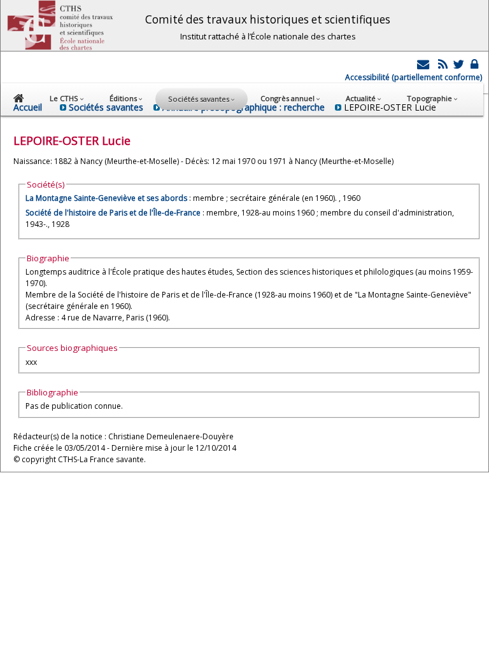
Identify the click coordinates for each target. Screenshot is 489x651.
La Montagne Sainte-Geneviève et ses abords (106, 198)
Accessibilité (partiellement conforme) (413, 77)
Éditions (124, 98)
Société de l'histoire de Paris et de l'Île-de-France (113, 212)
